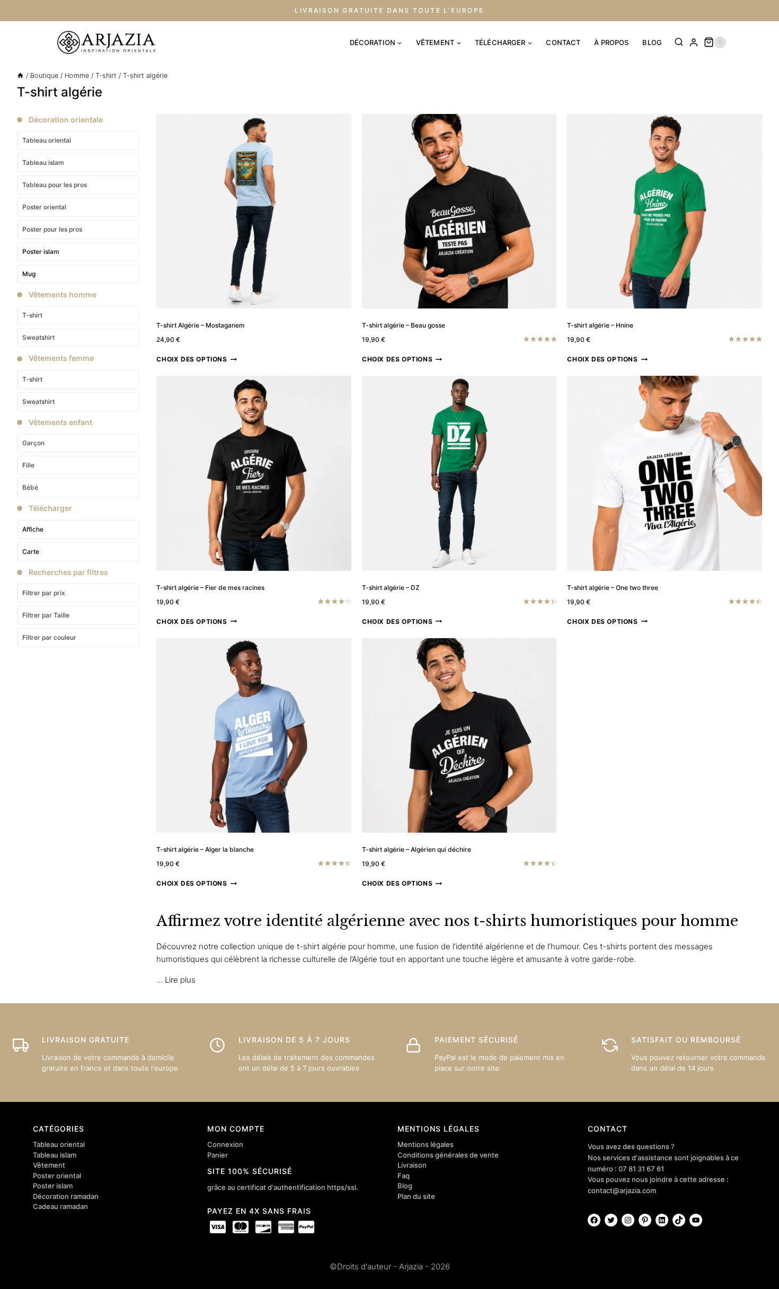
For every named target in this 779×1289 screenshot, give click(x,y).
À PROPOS (611, 42)
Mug (29, 274)
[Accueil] (20, 76)
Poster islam (40, 251)
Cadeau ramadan (60, 1206)
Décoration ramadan (66, 1196)
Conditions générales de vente (448, 1155)
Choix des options (191, 359)
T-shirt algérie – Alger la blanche (205, 849)
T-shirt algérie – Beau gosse (403, 325)
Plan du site (416, 1196)
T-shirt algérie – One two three (612, 587)
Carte (30, 551)
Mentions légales (425, 1144)
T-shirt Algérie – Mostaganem (200, 325)
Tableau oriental (59, 1144)
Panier (217, 1155)
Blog (404, 1185)
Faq (403, 1175)
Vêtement (49, 1165)
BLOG (652, 42)
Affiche (32, 529)
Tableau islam (54, 1155)
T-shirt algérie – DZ (391, 587)
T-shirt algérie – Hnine (600, 325)
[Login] (693, 42)
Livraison (412, 1165)
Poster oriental (57, 1175)
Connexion (225, 1144)
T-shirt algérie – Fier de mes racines (210, 587)
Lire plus (180, 980)
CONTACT (563, 42)
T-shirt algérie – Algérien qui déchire (416, 849)
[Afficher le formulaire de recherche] (679, 42)
